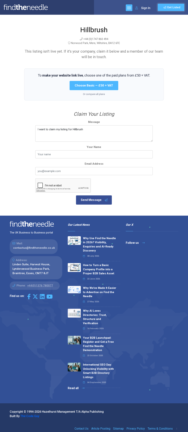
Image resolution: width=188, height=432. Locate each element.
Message (94, 122)
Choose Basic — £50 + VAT (94, 85)
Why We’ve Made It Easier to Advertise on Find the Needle (99, 292)
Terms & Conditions (160, 428)
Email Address (94, 163)
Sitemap (118, 428)
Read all (73, 388)
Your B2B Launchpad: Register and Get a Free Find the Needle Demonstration (98, 344)
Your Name (94, 147)
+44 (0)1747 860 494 (95, 39)
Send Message (91, 200)
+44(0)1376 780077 (40, 285)
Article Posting (100, 428)
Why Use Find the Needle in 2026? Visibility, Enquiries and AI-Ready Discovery (99, 244)
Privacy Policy (135, 428)
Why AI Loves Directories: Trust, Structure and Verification (95, 317)
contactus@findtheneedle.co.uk (34, 247)
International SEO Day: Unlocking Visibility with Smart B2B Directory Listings (98, 371)
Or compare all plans (94, 94)
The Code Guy (29, 416)
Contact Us (81, 428)
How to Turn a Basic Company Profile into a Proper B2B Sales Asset (98, 269)
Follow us (133, 243)
